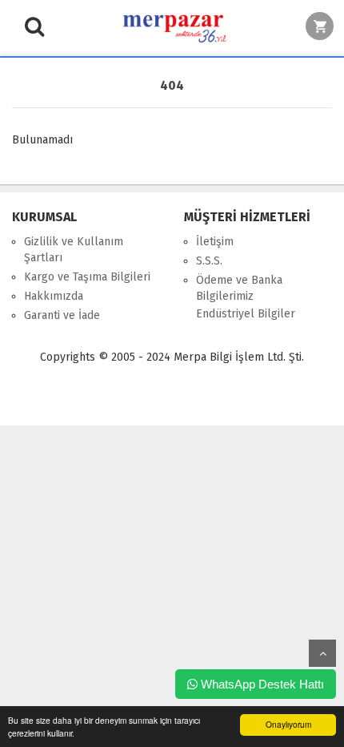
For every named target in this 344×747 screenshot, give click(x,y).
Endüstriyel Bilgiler (245, 314)
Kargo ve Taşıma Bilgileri (87, 277)
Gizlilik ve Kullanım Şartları (73, 249)
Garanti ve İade (62, 315)
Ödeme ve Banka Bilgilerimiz (239, 288)
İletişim (215, 241)
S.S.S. (209, 261)
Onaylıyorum (288, 724)
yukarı (322, 653)
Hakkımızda (53, 296)
